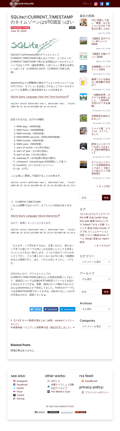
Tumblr (20, 395)
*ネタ (94, 224)
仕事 (86, 217)
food (98, 220)
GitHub (21, 398)
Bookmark (69, 309)
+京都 (101, 224)
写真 (82, 235)
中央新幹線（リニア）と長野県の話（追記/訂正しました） (42, 327)
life (81, 217)
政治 (90, 227)
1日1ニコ (87, 3)
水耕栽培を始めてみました (100, 117)
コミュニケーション (98, 231)
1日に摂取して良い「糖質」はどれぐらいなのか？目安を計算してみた (100, 24)
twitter (20, 388)
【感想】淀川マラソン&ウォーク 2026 (100, 41)
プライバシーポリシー (97, 392)
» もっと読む (103, 186)
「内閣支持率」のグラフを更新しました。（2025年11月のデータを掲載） (100, 100)
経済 (82, 242)
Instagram (22, 381)
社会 (91, 217)
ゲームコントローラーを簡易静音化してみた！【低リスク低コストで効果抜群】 (100, 168)
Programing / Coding (20, 28)
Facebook (52, 309)
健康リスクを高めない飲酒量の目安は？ (100, 82)
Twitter (37, 309)
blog (105, 217)
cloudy (103, 227)
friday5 (87, 224)
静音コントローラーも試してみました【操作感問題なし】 (100, 148)
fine (82, 220)
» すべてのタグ (102, 245)
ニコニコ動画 (92, 235)
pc (100, 238)
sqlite (72, 28)
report (105, 238)
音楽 (95, 238)
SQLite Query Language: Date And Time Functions (38, 96)
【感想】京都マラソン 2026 (100, 55)
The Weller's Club (60, 391)
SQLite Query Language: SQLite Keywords (34, 215)
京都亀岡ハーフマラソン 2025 (100, 68)
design (88, 238)
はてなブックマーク (99, 213)
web (87, 220)
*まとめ (84, 213)
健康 (92, 220)
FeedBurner (91, 381)
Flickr (20, 391)
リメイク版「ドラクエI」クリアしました (100, 131)
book (103, 235)
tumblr (98, 217)
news (96, 227)
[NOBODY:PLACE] (22, 3)
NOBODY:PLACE (66, 406)
